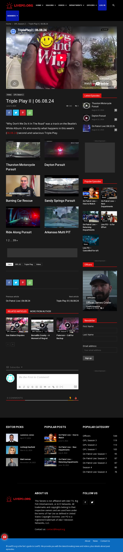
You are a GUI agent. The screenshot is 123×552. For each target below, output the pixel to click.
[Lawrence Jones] (12, 438)
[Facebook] (9, 113)
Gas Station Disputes (15, 335)
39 (14, 240)
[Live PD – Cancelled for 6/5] (91, 240)
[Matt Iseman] (12, 462)
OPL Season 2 (20, 24)
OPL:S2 (18, 264)
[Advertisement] (42, 252)
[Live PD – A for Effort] (109, 216)
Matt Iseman (25, 459)
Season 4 (105, 221)
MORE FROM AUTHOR (40, 311)
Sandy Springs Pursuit (60, 200)
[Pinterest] (23, 113)
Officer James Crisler (98, 302)
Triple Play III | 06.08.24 (67, 301)
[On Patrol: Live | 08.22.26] (86, 128)
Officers (91, 5)
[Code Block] (49, 387)
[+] (61, 387)
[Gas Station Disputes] (17, 325)
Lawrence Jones (27, 435)
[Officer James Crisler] (100, 291)
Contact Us (105, 541)
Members (11, 16)
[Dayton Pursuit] (86, 118)
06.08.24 (12, 133)
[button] (113, 5)
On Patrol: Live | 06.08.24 (18, 301)
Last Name (88, 334)
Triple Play (28, 264)
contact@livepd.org (55, 529)
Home (38, 5)
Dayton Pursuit (55, 165)
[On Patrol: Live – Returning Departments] (91, 216)
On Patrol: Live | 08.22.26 (103, 126)
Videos (61, 5)
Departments (75, 5)
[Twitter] (16, 113)
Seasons (50, 5)
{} (57, 387)
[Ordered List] (36, 387)
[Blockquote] (45, 387)
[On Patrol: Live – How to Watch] (91, 193)
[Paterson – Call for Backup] (68, 325)
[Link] (53, 387)
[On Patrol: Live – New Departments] (109, 193)
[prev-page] (8, 344)
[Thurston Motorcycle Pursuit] (86, 105)
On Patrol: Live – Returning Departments (90, 227)
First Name (88, 326)
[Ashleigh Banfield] (12, 450)
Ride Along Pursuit (19, 232)
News (86, 197)
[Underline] (28, 387)
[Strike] (32, 387)
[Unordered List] (41, 387)
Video (38, 264)
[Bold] (20, 387)
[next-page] (13, 344)
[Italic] (24, 387)
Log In (102, 5)
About (87, 541)
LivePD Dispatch (93, 306)
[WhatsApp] (30, 113)
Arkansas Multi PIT (58, 232)
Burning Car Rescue (19, 200)
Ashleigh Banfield (27, 447)
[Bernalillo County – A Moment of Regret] (42, 325)
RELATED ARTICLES (17, 311)
